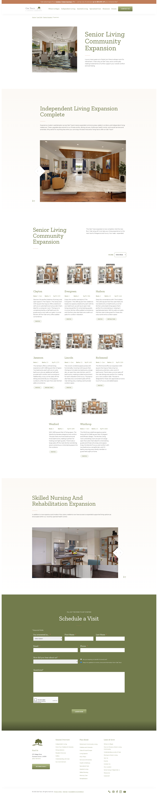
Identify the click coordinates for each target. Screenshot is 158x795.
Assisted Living (84, 769)
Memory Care (84, 775)
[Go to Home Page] (34, 10)
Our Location (107, 767)
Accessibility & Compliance (76, 791)
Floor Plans (83, 756)
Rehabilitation (84, 778)
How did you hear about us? (46, 657)
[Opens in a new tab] (117, 791)
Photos (37, 321)
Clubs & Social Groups (86, 750)
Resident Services (61, 753)
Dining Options (60, 750)
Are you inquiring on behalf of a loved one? (95, 659)
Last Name (101, 634)
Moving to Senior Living (111, 755)
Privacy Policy (58, 791)
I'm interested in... (42, 634)
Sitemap (65, 791)
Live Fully (39, 17)
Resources (107, 773)
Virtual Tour (111, 319)
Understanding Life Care (63, 759)
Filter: (110, 255)
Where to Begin (108, 744)
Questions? (38, 670)
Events (106, 761)
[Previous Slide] (37, 171)
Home (34, 17)
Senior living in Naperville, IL (112, 770)
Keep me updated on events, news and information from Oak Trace (102, 662)
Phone (84, 646)
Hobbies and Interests (86, 747)
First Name (70, 634)
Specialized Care (84, 766)
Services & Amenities (86, 760)
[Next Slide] (43, 171)
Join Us (106, 758)
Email (36, 646)
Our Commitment (61, 762)
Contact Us (107, 764)
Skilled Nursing (84, 772)
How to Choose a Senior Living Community (113, 748)
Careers (106, 775)
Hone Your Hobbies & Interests (64, 747)
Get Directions (40, 765)
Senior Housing (47, 17)
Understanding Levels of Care (112, 752)
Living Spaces (84, 753)
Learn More (79, 711)
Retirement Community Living (88, 744)
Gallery (57, 756)
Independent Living (61, 744)
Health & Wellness (85, 763)
